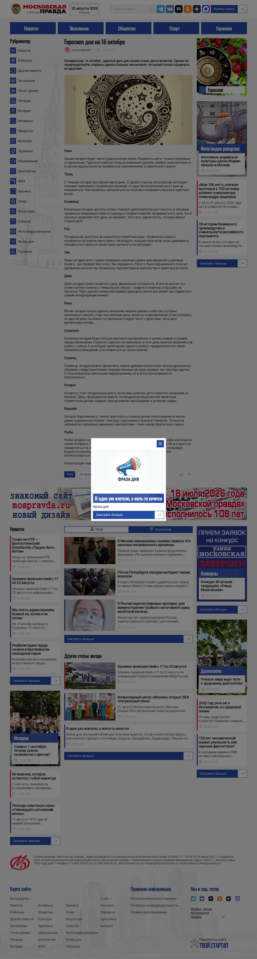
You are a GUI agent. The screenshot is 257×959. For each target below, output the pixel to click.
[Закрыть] (160, 443)
